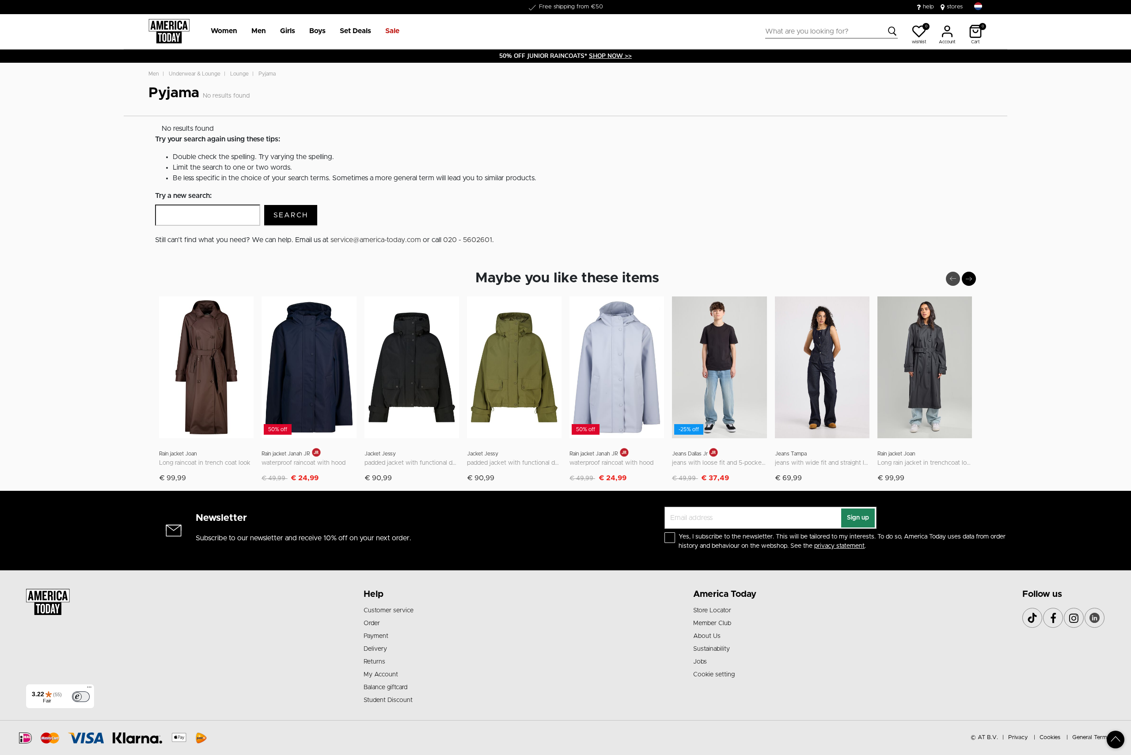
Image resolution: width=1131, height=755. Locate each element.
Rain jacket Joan (178, 453)
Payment (376, 636)
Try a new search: (183, 195)
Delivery (375, 649)
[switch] (81, 696)
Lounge (239, 73)
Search (290, 215)
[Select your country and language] (978, 6)
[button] (224, 31)
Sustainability (711, 649)
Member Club (712, 623)
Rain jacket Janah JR (286, 453)
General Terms (1091, 737)
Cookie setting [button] (714, 675)
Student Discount (388, 700)
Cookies (1050, 737)
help (928, 7)
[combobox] (831, 31)
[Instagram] (1074, 618)
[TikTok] (1032, 618)
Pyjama (267, 73)
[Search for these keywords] (892, 31)
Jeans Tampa (791, 453)
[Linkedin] (1094, 618)
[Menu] (89, 689)
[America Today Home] (169, 31)
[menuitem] (220, 31)
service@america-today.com (375, 239)
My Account (381, 675)
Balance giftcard (385, 687)
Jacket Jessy (380, 453)
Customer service (389, 610)
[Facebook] (1053, 618)
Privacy (1018, 737)
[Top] (1115, 739)
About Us (707, 636)
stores (955, 7)
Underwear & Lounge (194, 73)
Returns (374, 662)
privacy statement (839, 546)
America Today (724, 594)
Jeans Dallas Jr (690, 453)
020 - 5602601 (467, 239)
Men (153, 73)
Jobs (700, 662)
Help (373, 594)
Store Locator (712, 610)
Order (372, 623)
